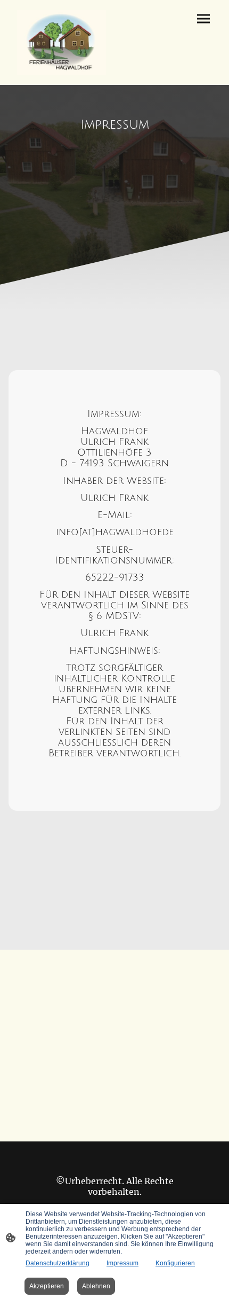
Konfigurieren (175, 1263)
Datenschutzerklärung (57, 1263)
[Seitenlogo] (61, 42)
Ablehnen (96, 1286)
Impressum (122, 1263)
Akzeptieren (46, 1286)
